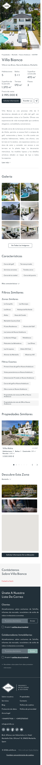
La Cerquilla (8, 304)
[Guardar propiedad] (35, 424)
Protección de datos (9, 709)
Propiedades (6, 54)
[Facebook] (12, 729)
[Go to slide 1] (13, 465)
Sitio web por (28, 750)
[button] (34, 55)
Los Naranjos (23, 304)
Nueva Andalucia (24, 54)
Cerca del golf (9, 264)
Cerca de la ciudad (10, 275)
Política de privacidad (28, 709)
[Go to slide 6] (26, 465)
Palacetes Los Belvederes (12, 343)
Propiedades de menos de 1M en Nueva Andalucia (17, 395)
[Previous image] (2, 25)
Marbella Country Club (12, 320)
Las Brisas (7, 309)
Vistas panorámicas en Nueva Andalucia (18, 372)
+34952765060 (22, 718)
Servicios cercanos (10, 269)
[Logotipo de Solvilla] (20, 688)
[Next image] (38, 25)
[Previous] (32, 464)
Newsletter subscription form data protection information (17, 666)
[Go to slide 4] (21, 465)
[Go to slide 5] (24, 465)
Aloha (6, 315)
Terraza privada (26, 264)
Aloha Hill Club (25, 349)
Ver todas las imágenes (20, 245)
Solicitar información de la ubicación (20, 554)
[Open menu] (37, 6)
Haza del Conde (20, 315)
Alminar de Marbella (11, 354)
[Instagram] (3, 729)
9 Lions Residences (10, 326)
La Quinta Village (10, 337)
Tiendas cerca (28, 269)
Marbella (14, 54)
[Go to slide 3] (19, 465)
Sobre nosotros (7, 696)
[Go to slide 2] (16, 465)
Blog (3, 705)
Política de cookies (27, 705)
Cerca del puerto (30, 275)
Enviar (32, 621)
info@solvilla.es (8, 724)
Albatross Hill (30, 354)
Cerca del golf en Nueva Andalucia (16, 383)
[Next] (37, 464)
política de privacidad (20, 627)
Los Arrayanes (9, 349)
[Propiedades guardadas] (27, 6)
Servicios (5, 700)
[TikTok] (17, 729)
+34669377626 (7, 718)
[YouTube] (21, 729)
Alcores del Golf (29, 326)
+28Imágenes (32, 46)
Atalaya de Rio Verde (24, 309)
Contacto (23, 700)
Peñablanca (27, 337)
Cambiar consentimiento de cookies (20, 755)
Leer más (5, 162)
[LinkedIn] (8, 729)
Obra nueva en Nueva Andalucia (15, 389)
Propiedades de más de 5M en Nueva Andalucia (17, 403)
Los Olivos (31, 343)
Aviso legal (6, 713)
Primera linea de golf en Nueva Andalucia (18, 366)
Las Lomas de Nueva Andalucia (15, 332)
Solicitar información (11, 100)
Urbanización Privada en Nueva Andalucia (19, 377)
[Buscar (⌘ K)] (32, 6)
